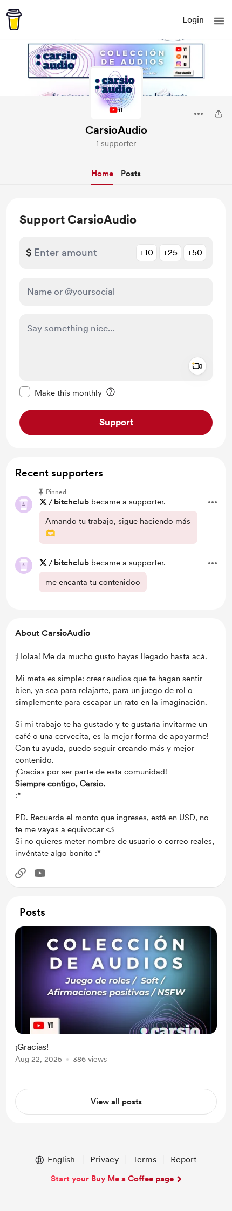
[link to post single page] (116, 996)
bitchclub (71, 502)
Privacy (104, 1159)
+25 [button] (170, 252)
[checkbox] (60, 392)
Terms (144, 1159)
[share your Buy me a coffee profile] (218, 113)
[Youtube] (40, 873)
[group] (116, 1001)
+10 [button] (146, 252)
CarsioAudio (116, 129)
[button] (219, 21)
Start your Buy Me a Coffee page (112, 1179)
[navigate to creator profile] (116, 93)
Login (193, 20)
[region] (116, 323)
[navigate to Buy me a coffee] (14, 19)
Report (183, 1159)
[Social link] (20, 873)
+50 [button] (194, 252)
